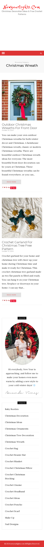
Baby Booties (12, 409)
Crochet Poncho (13, 504)
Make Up (9, 517)
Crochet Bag (11, 448)
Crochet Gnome (13, 485)
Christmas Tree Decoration (19, 435)
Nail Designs (11, 524)
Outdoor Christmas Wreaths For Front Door (19, 126)
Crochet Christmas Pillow (18, 468)
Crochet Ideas (12, 498)
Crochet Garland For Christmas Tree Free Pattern (17, 245)
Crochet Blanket (13, 461)
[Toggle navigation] (3, 53)
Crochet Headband (15, 491)
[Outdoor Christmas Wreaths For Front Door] (22, 100)
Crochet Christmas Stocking (15, 476)
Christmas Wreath (14, 441)
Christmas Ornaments (16, 428)
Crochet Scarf (12, 511)
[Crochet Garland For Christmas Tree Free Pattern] (22, 218)
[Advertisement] (22, 35)
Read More (11, 182)
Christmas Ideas (13, 422)
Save (14, 188)
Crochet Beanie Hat (15, 454)
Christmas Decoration (16, 415)
